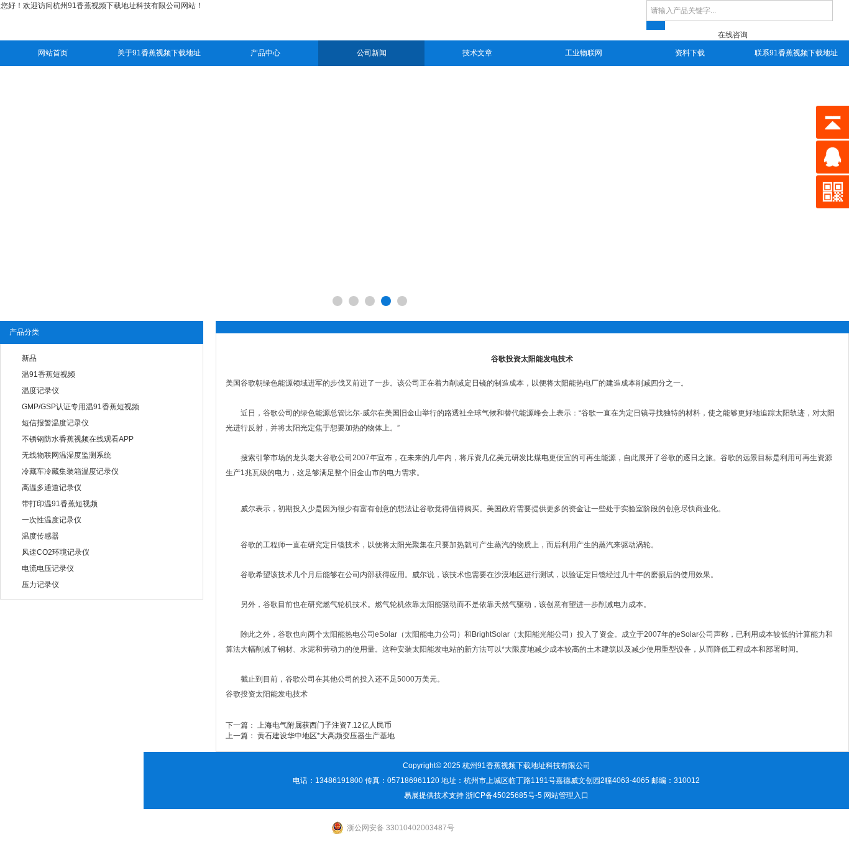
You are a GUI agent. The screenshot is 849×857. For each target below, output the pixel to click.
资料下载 (690, 53)
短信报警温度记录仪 (55, 423)
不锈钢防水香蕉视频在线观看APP (78, 439)
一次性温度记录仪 (51, 520)
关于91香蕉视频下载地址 (159, 53)
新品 (29, 358)
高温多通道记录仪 (51, 487)
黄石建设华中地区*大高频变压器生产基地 (326, 735)
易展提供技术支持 (434, 795)
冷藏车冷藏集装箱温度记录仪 (70, 471)
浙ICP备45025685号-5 (504, 795)
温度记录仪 (40, 390)
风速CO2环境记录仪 (55, 552)
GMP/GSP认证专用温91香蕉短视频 (80, 406)
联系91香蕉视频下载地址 (796, 53)
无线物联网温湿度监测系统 (66, 455)
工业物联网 (583, 53)
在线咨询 (733, 34)
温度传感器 (40, 536)
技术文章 (477, 53)
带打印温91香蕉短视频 (60, 503)
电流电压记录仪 (48, 568)
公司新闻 (372, 53)
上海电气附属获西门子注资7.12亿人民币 (324, 725)
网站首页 (53, 53)
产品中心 (265, 53)
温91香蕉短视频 (48, 374)
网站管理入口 (566, 795)
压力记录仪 (40, 584)
